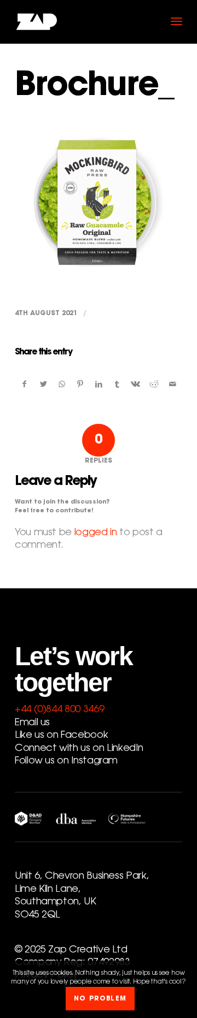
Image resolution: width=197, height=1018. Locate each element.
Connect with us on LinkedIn (79, 749)
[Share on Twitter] (43, 384)
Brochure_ (94, 87)
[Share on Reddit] (154, 384)
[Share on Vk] (136, 384)
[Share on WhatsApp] (62, 384)
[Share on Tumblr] (117, 384)
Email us (32, 723)
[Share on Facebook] (24, 384)
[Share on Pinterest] (80, 384)
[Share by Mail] (173, 384)
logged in (95, 533)
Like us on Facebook (61, 736)
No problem (100, 999)
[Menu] (176, 22)
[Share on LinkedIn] (99, 384)
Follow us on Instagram (66, 761)
